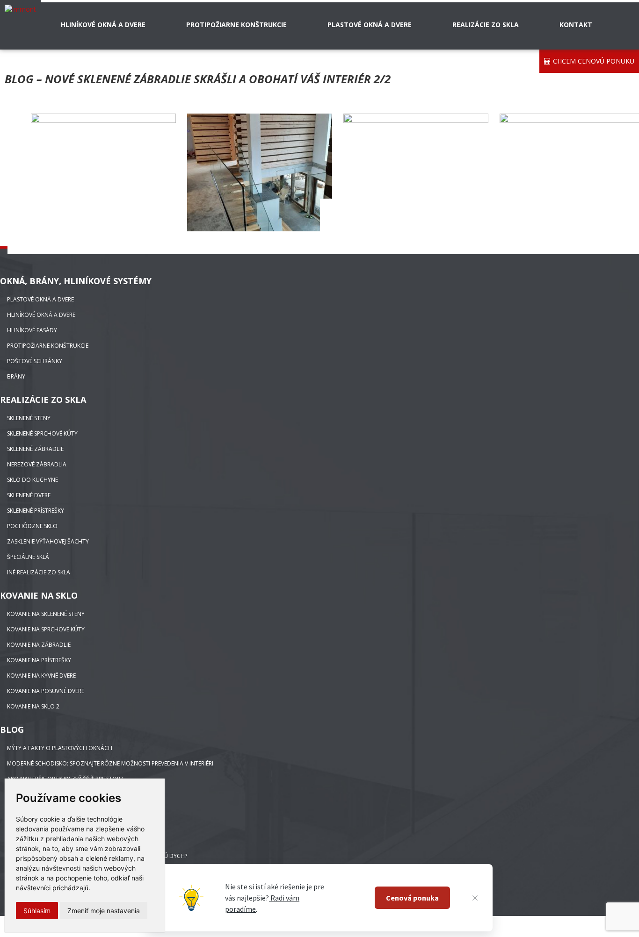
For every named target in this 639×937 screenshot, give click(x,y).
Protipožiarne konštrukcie (236, 24)
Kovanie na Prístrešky (39, 660)
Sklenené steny (29, 418)
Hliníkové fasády (32, 330)
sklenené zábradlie (35, 449)
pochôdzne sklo (32, 526)
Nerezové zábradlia (36, 464)
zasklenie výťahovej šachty (48, 541)
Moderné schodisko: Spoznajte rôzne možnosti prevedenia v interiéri (110, 763)
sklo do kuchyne (32, 480)
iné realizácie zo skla (38, 572)
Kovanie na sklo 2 (33, 706)
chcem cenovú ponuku (593, 61)
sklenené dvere (29, 495)
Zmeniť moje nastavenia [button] (103, 911)
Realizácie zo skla (485, 24)
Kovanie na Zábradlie (39, 645)
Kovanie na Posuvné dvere (45, 691)
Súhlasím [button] (37, 911)
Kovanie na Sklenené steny (46, 614)
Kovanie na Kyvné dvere (41, 676)
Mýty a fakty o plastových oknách (59, 748)
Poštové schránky (34, 361)
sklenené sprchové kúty (42, 433)
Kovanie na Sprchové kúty (46, 629)
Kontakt (575, 24)
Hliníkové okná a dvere (103, 24)
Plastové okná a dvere (369, 24)
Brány (16, 376)
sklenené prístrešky (35, 511)
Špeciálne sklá (28, 557)
